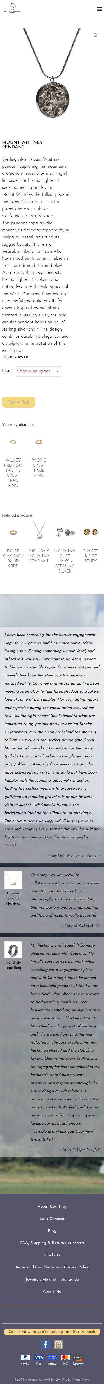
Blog (52, 1231)
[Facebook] (45, 1344)
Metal (7, 371)
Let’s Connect (52, 1219)
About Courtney (52, 1207)
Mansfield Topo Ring (13, 965)
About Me (52, 1292)
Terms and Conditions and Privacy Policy (52, 1267)
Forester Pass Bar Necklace (13, 899)
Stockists (52, 1255)
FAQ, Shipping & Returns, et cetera (52, 1243)
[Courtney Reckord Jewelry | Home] (12, 8)
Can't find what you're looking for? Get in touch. (52, 1332)
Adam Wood (81, 1379)
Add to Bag (18, 402)
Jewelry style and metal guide (52, 1280)
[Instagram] (58, 1344)
